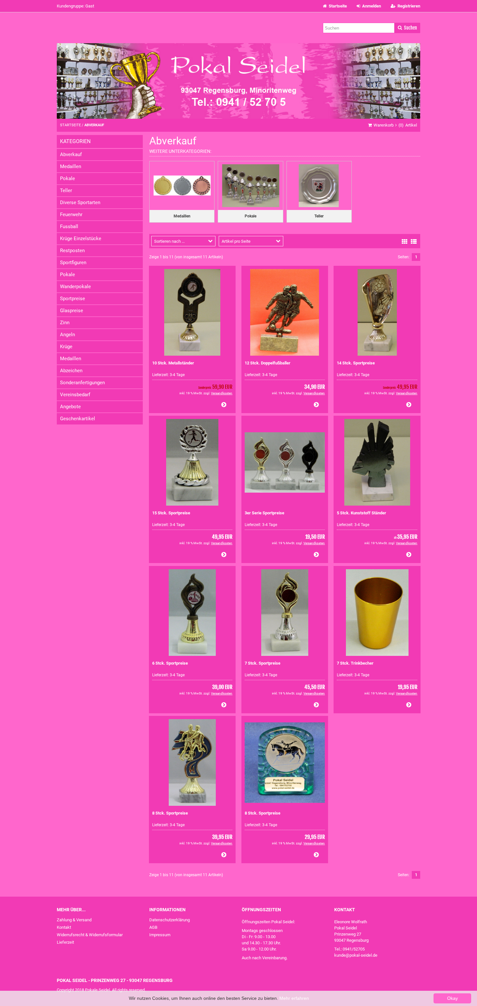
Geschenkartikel (77, 419)
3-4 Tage (177, 375)
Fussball (69, 226)
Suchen (407, 28)
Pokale (67, 178)
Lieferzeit (65, 942)
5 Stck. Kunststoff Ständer (361, 512)
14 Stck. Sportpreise (356, 363)
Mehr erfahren (294, 998)
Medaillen (70, 166)
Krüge (66, 347)
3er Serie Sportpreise (264, 512)
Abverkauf (71, 154)
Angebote (70, 407)
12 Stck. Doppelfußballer (267, 363)
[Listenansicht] (413, 241)
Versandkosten (221, 393)
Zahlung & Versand (74, 919)
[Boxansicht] (404, 241)
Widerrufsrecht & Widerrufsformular (90, 934)
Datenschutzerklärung (169, 919)
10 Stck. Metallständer (173, 363)
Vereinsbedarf (75, 395)
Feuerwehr (71, 214)
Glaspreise (71, 310)
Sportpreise (72, 298)
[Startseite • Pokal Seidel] (238, 81)
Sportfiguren (73, 262)
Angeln (67, 334)
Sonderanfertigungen (82, 383)
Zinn (64, 322)
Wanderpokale (75, 286)
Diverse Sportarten (80, 202)
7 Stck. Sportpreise (262, 663)
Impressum (159, 934)
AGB (153, 927)
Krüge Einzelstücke (80, 238)
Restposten (72, 250)
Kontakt (64, 927)
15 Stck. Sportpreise (171, 512)
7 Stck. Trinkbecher (355, 663)
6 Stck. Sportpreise (170, 663)
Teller (66, 190)
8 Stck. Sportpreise (170, 813)
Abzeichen (71, 371)
